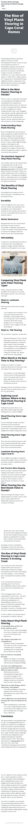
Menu (3, 8)
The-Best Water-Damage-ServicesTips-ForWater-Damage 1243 (12, 4)
